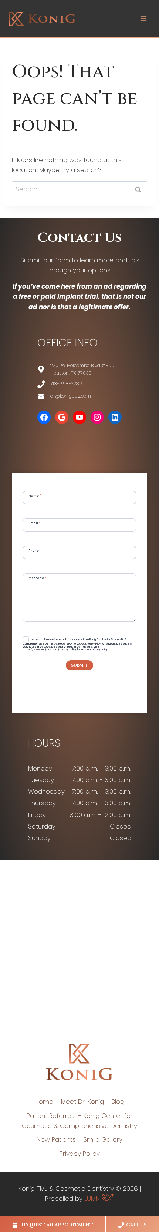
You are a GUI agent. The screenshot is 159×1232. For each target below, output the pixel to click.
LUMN (93, 1198)
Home (44, 1101)
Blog (117, 1101)
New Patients (56, 1139)
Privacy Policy (80, 1153)
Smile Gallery (102, 1139)
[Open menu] (143, 18)
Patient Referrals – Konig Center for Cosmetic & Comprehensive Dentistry (79, 1120)
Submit (79, 665)
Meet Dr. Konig (82, 1101)
